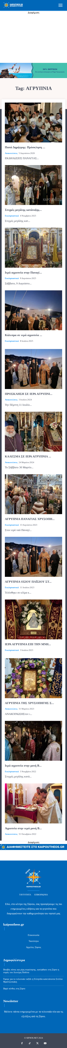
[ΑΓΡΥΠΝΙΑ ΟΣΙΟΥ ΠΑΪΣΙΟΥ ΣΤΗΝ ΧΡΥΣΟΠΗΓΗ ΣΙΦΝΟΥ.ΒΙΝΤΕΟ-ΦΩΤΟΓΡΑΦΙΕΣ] (33, 557)
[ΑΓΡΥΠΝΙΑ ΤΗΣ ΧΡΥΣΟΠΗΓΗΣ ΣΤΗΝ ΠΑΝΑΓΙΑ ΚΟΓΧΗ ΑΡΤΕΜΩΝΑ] (33, 678)
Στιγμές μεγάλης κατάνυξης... (23, 209)
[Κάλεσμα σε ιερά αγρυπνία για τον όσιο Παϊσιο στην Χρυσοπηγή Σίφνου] (33, 310)
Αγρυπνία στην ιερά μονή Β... (23, 828)
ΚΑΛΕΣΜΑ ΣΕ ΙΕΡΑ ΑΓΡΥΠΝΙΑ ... (28, 456)
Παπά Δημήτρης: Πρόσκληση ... (25, 147)
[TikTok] (30, 1043)
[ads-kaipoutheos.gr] (33, 849)
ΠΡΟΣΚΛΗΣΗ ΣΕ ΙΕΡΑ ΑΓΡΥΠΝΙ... (28, 394)
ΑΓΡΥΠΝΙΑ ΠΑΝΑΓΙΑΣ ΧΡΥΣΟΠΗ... (30, 519)
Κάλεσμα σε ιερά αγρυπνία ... (23, 335)
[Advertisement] (33, 38)
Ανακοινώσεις (11, 153)
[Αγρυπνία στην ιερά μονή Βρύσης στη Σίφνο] (33, 803)
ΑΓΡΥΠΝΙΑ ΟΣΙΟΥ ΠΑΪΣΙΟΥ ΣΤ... (28, 581)
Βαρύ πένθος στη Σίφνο (14, 988)
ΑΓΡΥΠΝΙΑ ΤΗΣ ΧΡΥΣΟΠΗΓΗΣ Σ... (29, 703)
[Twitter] (37, 1043)
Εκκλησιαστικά (12, 216)
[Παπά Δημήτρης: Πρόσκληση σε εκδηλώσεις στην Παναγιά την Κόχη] (33, 122)
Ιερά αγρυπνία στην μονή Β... (23, 765)
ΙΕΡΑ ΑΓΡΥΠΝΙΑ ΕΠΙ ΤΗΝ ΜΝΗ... (28, 644)
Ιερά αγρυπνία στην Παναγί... (23, 272)
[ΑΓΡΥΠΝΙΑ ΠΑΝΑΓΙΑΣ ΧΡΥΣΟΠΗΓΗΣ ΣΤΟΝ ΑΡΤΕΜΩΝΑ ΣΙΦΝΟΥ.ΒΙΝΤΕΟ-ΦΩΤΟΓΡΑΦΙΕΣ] (33, 494)
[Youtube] (45, 1043)
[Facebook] (22, 1043)
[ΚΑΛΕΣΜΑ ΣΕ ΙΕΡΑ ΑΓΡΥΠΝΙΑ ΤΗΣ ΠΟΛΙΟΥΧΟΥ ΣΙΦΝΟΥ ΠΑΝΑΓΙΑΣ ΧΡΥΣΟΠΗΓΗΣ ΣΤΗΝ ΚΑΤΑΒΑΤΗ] (33, 432)
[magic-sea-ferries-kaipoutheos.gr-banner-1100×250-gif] (33, 77)
